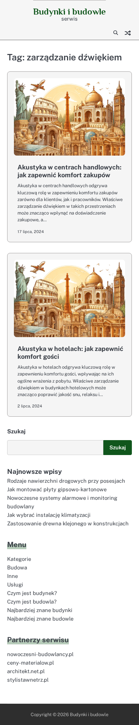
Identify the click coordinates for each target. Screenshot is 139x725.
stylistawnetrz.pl (27, 680)
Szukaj (16, 431)
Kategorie (19, 559)
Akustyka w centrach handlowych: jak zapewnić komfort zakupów (69, 171)
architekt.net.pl (26, 671)
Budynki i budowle (69, 11)
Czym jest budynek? (32, 593)
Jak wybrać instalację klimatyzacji (49, 515)
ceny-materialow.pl (30, 663)
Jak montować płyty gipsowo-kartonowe (57, 489)
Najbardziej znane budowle (40, 619)
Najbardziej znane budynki (39, 610)
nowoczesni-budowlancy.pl (40, 654)
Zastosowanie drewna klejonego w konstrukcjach (68, 523)
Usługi (15, 584)
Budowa (17, 567)
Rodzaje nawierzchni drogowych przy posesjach (66, 481)
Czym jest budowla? (32, 602)
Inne (12, 576)
